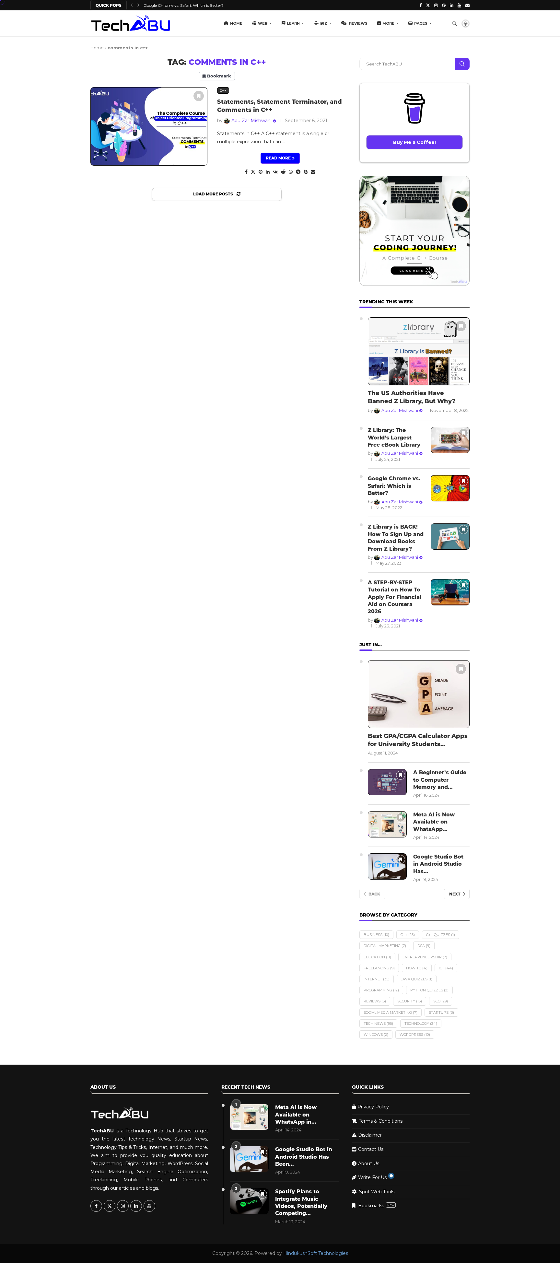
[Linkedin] (451, 5)
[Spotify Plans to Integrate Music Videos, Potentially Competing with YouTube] (249, 1201)
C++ (408, 934)
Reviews (358, 23)
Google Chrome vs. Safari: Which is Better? (394, 485)
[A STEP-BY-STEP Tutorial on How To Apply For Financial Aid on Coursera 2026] (450, 592)
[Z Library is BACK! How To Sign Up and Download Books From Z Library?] (450, 536)
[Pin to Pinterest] (260, 172)
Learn (293, 23)
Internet (377, 979)
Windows (376, 1034)
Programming (381, 990)
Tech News (378, 1023)
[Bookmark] (198, 95)
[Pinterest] (444, 5)
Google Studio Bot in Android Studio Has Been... (303, 1156)
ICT (446, 968)
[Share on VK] (275, 172)
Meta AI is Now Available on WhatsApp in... (296, 1114)
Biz (323, 23)
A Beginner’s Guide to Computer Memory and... (439, 779)
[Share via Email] (313, 172)
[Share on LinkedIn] (268, 172)
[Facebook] (420, 5)
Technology (420, 1023)
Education (377, 957)
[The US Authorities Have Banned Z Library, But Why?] (419, 351)
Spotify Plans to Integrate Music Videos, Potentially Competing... (301, 1202)
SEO (440, 1001)
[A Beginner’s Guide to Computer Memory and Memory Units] (387, 782)
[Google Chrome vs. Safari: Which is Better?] (450, 488)
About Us (368, 1163)
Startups (441, 1012)
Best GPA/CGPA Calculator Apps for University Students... (418, 740)
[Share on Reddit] (283, 172)
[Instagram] (436, 5)
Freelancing (379, 968)
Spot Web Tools (376, 1192)
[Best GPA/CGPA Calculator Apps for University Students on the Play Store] (419, 694)
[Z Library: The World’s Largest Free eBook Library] (450, 440)
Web (263, 23)
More (388, 23)
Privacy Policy (373, 1107)
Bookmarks (376, 1206)
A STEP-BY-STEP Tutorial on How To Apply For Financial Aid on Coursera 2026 (394, 597)
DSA (423, 945)
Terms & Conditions (380, 1121)
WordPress (415, 1034)
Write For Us (372, 1177)
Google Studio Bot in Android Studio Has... (438, 864)
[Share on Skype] (306, 172)
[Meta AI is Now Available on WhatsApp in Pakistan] (387, 824)
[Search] (454, 23)
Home (97, 47)
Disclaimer (370, 1135)
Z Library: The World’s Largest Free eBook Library (394, 437)
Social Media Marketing (390, 1012)
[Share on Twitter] (253, 172)
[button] (131, 5)
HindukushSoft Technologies (315, 1253)
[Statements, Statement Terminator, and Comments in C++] (148, 126)
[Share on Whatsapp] (291, 172)
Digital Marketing (385, 945)
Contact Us (370, 1149)
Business (376, 934)
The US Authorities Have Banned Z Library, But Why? (412, 397)
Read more (278, 158)
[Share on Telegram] (298, 172)
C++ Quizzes (440, 934)
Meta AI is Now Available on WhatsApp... (434, 822)
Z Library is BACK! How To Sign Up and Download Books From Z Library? (396, 538)
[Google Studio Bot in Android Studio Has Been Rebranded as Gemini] (387, 866)
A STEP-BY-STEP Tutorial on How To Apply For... (189, 5)
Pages (420, 23)
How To (416, 968)
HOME (236, 23)
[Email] (467, 5)
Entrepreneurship (424, 957)
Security (409, 1001)
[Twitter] (428, 5)
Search (462, 64)
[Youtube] (459, 5)
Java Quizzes (416, 979)
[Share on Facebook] (246, 172)
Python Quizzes (429, 990)
